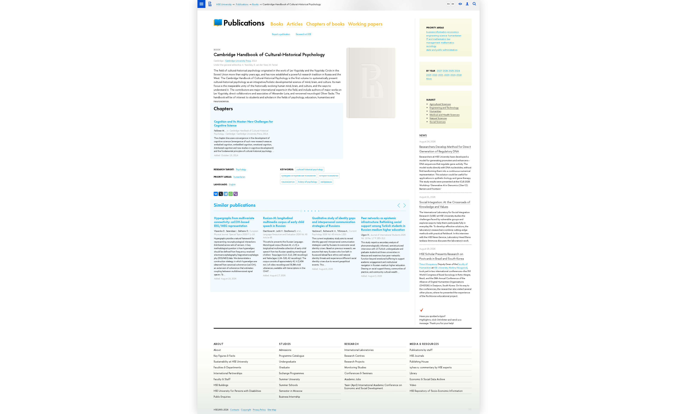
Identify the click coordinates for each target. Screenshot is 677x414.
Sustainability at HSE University (231, 361)
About (219, 344)
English (232, 184)
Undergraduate (287, 361)
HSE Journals (417, 355)
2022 (434, 75)
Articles (295, 24)
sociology (431, 46)
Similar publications (234, 205)
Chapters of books (325, 24)
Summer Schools (288, 385)
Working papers (365, 24)
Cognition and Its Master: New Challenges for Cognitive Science (243, 123)
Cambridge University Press (238, 60)
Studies (285, 344)
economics (453, 32)
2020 (447, 75)
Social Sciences (438, 121)
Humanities (435, 111)
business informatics (436, 32)
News (423, 135)
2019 (453, 75)
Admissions (285, 350)
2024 (457, 70)
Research (351, 344)
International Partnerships (228, 373)
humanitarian (454, 35)
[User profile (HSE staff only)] (467, 4)
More (429, 78)
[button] (301, 211)
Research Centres (354, 355)
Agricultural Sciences (440, 104)
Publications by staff (421, 350)
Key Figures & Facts (224, 355)
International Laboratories (358, 350)
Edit (470, 409)
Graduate (284, 367)
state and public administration (441, 49)
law (448, 39)
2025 (451, 70)
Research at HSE (303, 34)
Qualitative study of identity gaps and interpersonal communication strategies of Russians (333, 222)
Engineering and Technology (444, 107)
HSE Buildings (221, 385)
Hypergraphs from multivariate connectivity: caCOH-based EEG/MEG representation (234, 222)
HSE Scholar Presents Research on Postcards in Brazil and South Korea (441, 256)
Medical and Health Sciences (444, 114)
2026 (445, 70)
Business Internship (289, 396)
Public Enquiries (222, 396)
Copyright (246, 409)
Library (413, 373)
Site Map (271, 409)
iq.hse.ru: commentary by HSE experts (431, 367)
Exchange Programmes (291, 373)
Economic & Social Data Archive (427, 379)
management (433, 42)
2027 (439, 70)
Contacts (234, 409)
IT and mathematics (436, 39)
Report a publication (281, 34)
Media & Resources (424, 344)
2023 (428, 75)
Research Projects (354, 361)
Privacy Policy (259, 409)
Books (276, 24)
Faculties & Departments (227, 367)
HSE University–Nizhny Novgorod (450, 267)
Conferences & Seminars (358, 373)
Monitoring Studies (355, 367)
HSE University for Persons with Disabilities (237, 390)
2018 (459, 75)
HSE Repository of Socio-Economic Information (436, 390)
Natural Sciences (438, 118)
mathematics (447, 42)
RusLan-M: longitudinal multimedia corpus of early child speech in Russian (283, 222)
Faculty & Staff (222, 379)
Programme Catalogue (291, 355)
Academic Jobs (352, 379)
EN (453, 4)
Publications (243, 22)
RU (448, 4)
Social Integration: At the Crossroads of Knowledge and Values (444, 204)
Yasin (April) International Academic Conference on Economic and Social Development (373, 386)
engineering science (436, 35)
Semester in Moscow (290, 390)
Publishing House (419, 361)
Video (413, 385)
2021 (440, 75)
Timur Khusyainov (428, 264)
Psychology (241, 169)
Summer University (289, 379)
